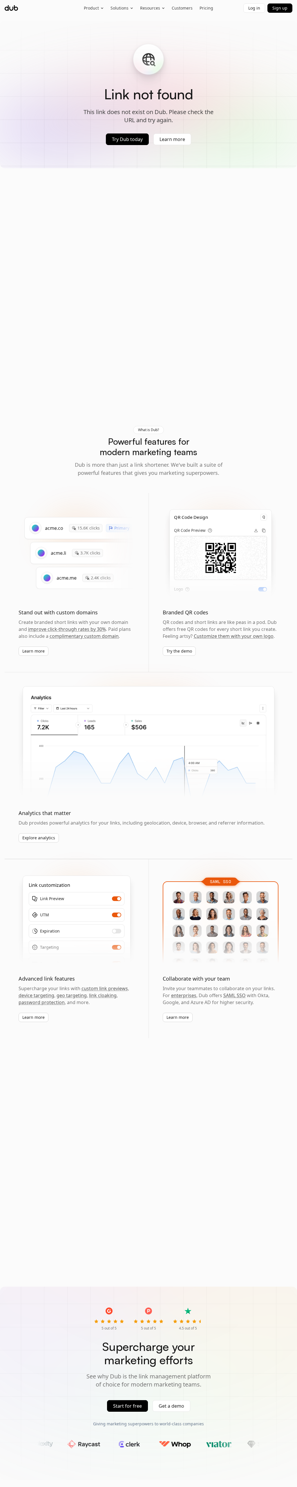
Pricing (206, 8)
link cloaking (103, 995)
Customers (182, 8)
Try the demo (179, 651)
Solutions (119, 8)
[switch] (262, 589)
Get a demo (171, 1406)
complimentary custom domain (84, 636)
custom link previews (105, 988)
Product (91, 8)
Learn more (172, 139)
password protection (42, 1002)
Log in (254, 8)
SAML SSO (234, 995)
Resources (150, 8)
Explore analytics (38, 837)
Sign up (279, 8)
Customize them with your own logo (234, 636)
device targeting (36, 995)
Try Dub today (127, 139)
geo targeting (72, 995)
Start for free (127, 1406)
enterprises (183, 995)
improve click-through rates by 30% (67, 629)
